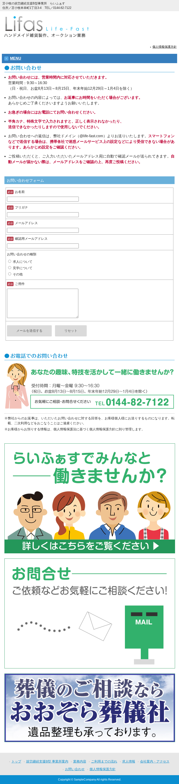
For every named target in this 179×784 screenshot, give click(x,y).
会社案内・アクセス (154, 761)
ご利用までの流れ (104, 761)
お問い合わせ (75, 769)
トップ (16, 761)
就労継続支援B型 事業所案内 (47, 761)
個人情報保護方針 (164, 46)
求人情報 (128, 761)
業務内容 (79, 761)
